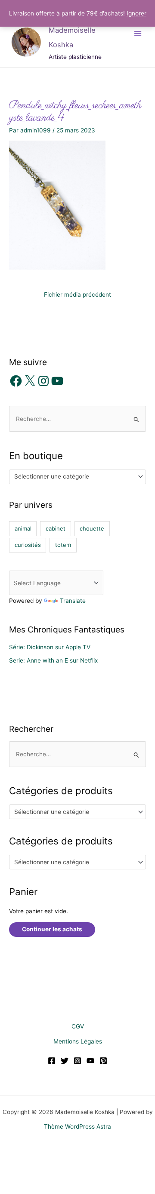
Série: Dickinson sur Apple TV (49, 647)
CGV (77, 1026)
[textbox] (74, 476)
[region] (77, 1120)
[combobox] (77, 477)
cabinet (55, 528)
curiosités (28, 544)
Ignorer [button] (136, 13)
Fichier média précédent (77, 294)
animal (23, 528)
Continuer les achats (52, 929)
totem (63, 544)
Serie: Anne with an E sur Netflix (53, 660)
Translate (73, 600)
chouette (92, 528)
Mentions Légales (77, 1041)
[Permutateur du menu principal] (138, 33)
